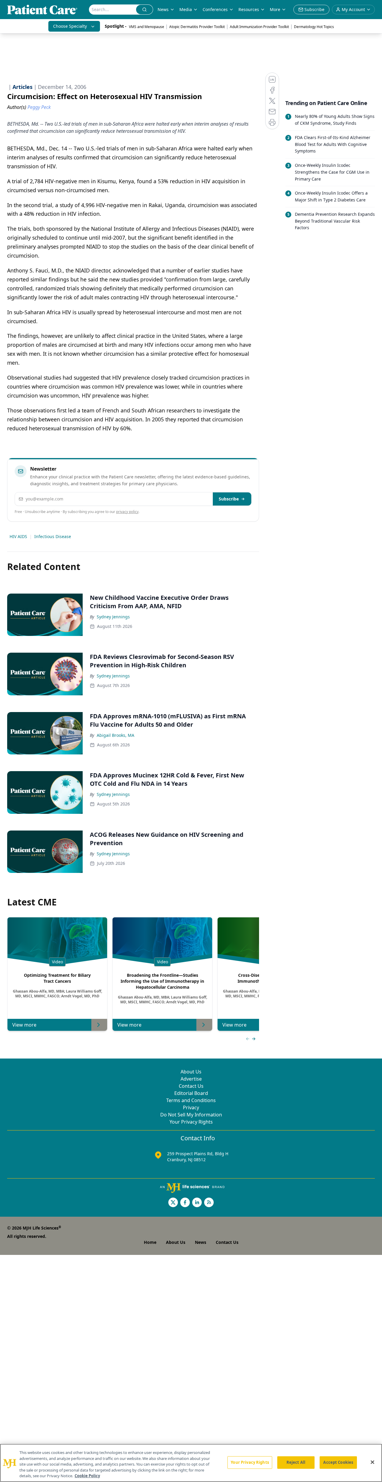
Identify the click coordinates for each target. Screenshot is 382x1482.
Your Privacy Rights (191, 1122)
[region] (191, 1463)
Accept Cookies (338, 1462)
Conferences (215, 9)
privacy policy (127, 511)
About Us (191, 1071)
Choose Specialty (70, 26)
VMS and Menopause (146, 26)
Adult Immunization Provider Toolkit (259, 26)
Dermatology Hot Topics (314, 26)
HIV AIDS (18, 536)
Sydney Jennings (113, 617)
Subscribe (229, 499)
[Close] (372, 1462)
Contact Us (191, 1086)
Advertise (191, 1079)
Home (150, 1242)
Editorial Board (191, 1093)
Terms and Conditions (191, 1100)
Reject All (295, 1462)
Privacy (191, 1107)
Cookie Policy (87, 1475)
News (163, 9)
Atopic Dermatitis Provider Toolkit (197, 26)
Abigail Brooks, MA (115, 735)
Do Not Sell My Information (191, 1114)
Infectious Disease (52, 536)
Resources (248, 9)
